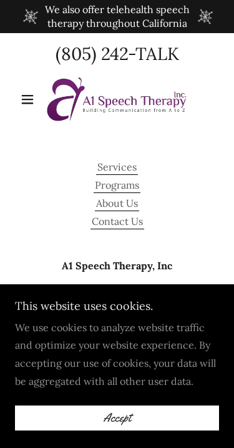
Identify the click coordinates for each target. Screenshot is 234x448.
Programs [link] (117, 185)
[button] (30, 99)
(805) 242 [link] (92, 53)
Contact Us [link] (117, 221)
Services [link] (117, 167)
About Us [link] (117, 203)
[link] (117, 99)
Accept (117, 418)
